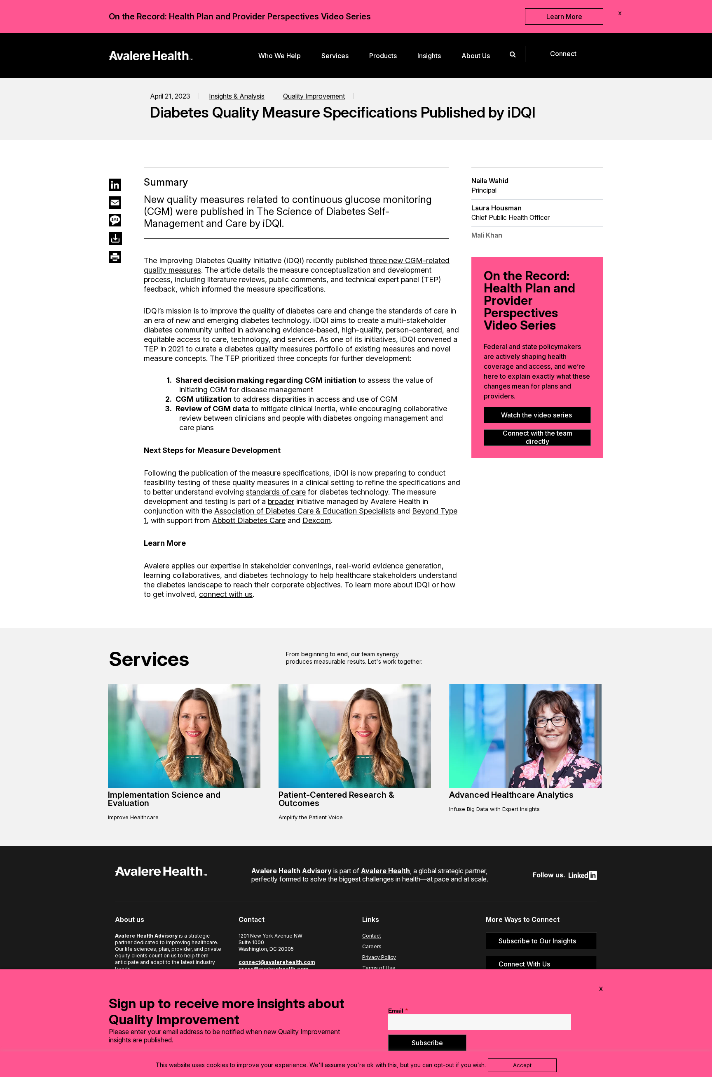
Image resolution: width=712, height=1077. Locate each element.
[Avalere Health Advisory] (150, 54)
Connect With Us (524, 964)
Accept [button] (522, 1065)
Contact (371, 936)
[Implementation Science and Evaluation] (184, 785)
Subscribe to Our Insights (537, 941)
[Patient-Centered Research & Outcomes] (355, 785)
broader (281, 501)
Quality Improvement (314, 96)
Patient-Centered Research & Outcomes (336, 799)
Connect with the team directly (537, 437)
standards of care (276, 492)
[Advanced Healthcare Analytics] (525, 785)
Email (398, 1010)
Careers (372, 946)
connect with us (226, 594)
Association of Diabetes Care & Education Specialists (304, 511)
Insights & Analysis (237, 96)
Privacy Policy (379, 957)
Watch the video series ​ (537, 415)
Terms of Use (379, 968)
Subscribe (427, 1043)
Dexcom (316, 520)
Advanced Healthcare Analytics (511, 795)
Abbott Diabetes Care (249, 520)
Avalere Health (385, 871)
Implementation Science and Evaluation (164, 799)
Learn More (564, 16)
